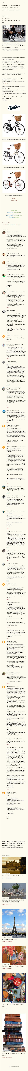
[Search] (25, 2)
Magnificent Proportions (12, 875)
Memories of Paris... (9, 939)
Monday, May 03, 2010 (12, 585)
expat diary (13, 224)
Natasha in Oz (10, 274)
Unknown (9, 335)
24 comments (9, 1057)
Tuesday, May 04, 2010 (14, 686)
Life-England (18, 224)
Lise (8, 563)
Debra (8, 231)
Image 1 (14, 198)
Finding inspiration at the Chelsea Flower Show (13, 901)
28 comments (9, 941)
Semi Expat (9, 486)
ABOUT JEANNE (11, 10)
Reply (8, 250)
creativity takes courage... (13, 966)
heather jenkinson (11, 310)
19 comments (8, 878)
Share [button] (3, 222)
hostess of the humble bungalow (15, 344)
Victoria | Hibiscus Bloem (13, 673)
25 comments (8, 904)
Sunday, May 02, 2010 (21, 446)
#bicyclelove (7, 224)
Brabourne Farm (11, 291)
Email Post (8, 222)
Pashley (5, 83)
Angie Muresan (10, 630)
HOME (4, 10)
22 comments (8, 968)
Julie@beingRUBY (11, 361)
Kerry (8, 410)
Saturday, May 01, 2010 (15, 231)
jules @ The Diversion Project (14, 388)
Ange (8, 550)
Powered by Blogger (15, 1066)
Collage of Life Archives (11, 5)
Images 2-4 (14, 200)
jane (8, 686)
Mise (8, 253)
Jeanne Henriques (11, 446)
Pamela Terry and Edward (13, 425)
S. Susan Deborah (11, 511)
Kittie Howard (10, 261)
